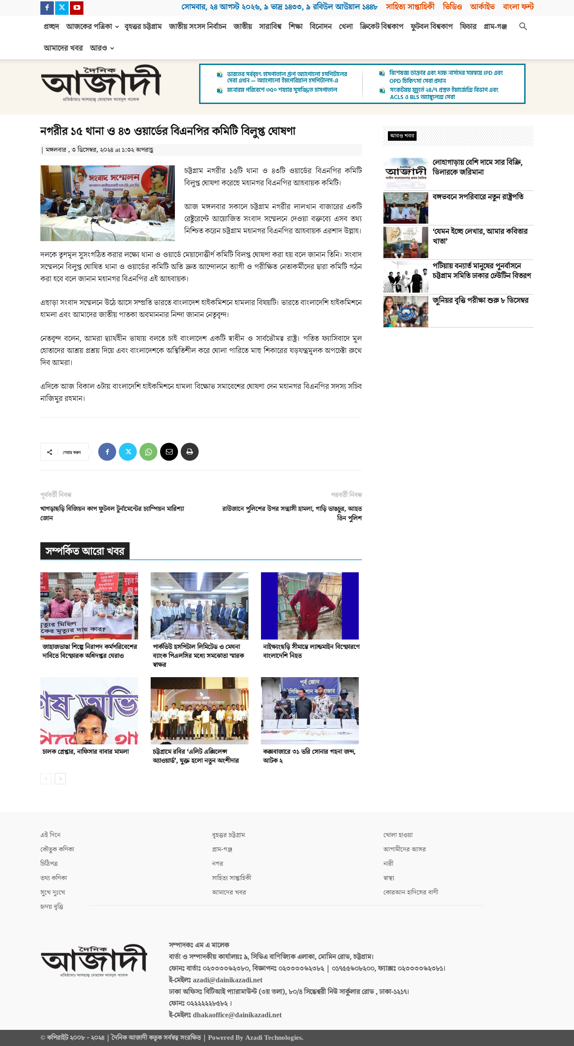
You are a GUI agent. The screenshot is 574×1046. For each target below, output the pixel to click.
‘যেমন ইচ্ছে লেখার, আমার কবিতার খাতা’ (480, 236)
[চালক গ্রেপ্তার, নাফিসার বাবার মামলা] (90, 710)
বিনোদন (321, 27)
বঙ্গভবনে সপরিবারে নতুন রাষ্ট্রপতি (478, 197)
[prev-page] (46, 778)
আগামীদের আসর (404, 849)
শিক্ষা (296, 27)
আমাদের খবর (63, 48)
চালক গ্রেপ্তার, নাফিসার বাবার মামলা (86, 751)
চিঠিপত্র (49, 864)
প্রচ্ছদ (51, 27)
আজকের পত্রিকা (89, 27)
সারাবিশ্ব (270, 27)
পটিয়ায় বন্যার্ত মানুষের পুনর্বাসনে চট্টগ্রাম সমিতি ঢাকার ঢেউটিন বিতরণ (482, 271)
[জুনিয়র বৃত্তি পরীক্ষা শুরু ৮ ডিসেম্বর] (405, 311)
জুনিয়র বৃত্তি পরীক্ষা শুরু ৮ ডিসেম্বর (481, 300)
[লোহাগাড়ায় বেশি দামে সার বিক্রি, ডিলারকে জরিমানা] (405, 173)
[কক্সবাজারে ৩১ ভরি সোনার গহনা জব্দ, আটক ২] (311, 710)
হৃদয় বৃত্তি (51, 907)
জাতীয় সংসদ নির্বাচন (197, 27)
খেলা (346, 27)
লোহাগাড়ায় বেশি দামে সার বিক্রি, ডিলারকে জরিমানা (477, 167)
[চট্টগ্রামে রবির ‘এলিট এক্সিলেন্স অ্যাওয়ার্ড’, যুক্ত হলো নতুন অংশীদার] (201, 710)
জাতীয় (243, 27)
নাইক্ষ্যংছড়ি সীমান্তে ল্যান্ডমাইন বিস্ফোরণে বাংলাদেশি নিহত (311, 651)
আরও (98, 48)
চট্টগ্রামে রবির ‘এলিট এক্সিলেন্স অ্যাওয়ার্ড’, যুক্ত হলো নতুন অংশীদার (196, 756)
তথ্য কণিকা (53, 878)
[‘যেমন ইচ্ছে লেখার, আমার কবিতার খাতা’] (405, 242)
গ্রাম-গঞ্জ (495, 27)
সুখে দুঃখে (52, 892)
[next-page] (60, 778)
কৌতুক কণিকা (57, 849)
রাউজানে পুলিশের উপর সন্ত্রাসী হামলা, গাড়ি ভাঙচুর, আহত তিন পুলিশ (292, 513)
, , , (280, 7)
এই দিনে (50, 835)
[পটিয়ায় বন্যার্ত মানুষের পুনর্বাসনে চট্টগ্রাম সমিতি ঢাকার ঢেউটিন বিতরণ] (405, 277)
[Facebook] (47, 8)
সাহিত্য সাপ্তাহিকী (410, 7)
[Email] (169, 452)
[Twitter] (62, 8)
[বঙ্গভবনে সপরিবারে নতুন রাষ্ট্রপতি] (405, 208)
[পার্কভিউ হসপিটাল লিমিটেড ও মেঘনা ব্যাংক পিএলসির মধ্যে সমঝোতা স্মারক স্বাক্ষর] (201, 606)
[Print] (190, 452)
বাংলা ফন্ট (518, 7)
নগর (217, 864)
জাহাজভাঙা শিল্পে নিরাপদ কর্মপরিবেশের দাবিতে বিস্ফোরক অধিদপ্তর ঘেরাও (90, 651)
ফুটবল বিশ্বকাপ (432, 27)
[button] (523, 27)
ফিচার (468, 27)
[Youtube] (76, 8)
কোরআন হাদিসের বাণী (410, 892)
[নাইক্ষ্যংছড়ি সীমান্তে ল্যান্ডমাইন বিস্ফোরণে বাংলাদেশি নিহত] (311, 606)
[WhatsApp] (148, 452)
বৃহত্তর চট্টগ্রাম (143, 27)
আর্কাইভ (482, 7)
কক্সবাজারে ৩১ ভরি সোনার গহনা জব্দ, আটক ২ (309, 756)
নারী (388, 864)
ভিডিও (452, 7)
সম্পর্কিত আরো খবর (85, 551)
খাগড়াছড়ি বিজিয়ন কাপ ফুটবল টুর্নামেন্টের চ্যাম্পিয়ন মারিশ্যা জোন (112, 513)
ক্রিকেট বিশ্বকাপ (382, 27)
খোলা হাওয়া (398, 835)
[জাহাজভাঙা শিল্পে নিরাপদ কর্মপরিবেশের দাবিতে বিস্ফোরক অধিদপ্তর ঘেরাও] (90, 606)
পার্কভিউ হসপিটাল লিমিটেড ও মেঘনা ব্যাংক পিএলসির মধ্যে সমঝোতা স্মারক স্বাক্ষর (198, 656)
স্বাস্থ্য (388, 878)
